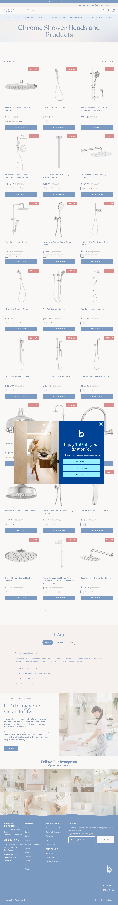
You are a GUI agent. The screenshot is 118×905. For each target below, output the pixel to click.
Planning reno (81, 468)
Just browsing (81, 461)
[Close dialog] (101, 424)
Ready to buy (81, 474)
